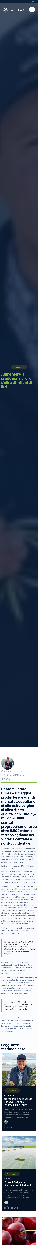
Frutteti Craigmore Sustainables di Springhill (18, 1184)
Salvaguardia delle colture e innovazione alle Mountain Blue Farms (18, 1101)
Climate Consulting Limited (26, 889)
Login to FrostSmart (30, 2)
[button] (32, 9)
